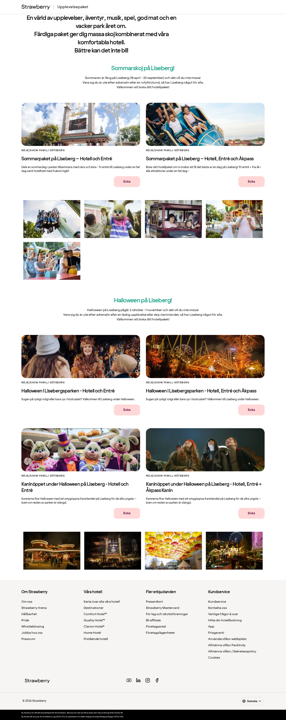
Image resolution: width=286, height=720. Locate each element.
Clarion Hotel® (94, 626)
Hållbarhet (29, 614)
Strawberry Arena (34, 608)
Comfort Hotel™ (95, 614)
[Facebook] (157, 681)
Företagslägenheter (160, 633)
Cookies (214, 657)
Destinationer (94, 608)
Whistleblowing (32, 626)
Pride (25, 620)
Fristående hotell (96, 639)
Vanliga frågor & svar (223, 614)
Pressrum (28, 639)
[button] (51, 219)
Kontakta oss (217, 608)
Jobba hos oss (32, 633)
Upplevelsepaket (72, 7)
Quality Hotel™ (94, 620)
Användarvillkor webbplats (227, 639)
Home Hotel (92, 633)
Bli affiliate (153, 620)
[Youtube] (129, 681)
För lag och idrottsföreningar (167, 614)
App (211, 626)
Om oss (26, 601)
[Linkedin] (138, 681)
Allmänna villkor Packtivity (227, 645)
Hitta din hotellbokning (225, 620)
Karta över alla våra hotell (102, 601)
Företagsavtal (156, 626)
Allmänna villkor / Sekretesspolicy (232, 651)
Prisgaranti (216, 633)
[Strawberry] (36, 7)
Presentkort (154, 601)
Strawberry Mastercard (162, 608)
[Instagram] (147, 681)
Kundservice (217, 601)
